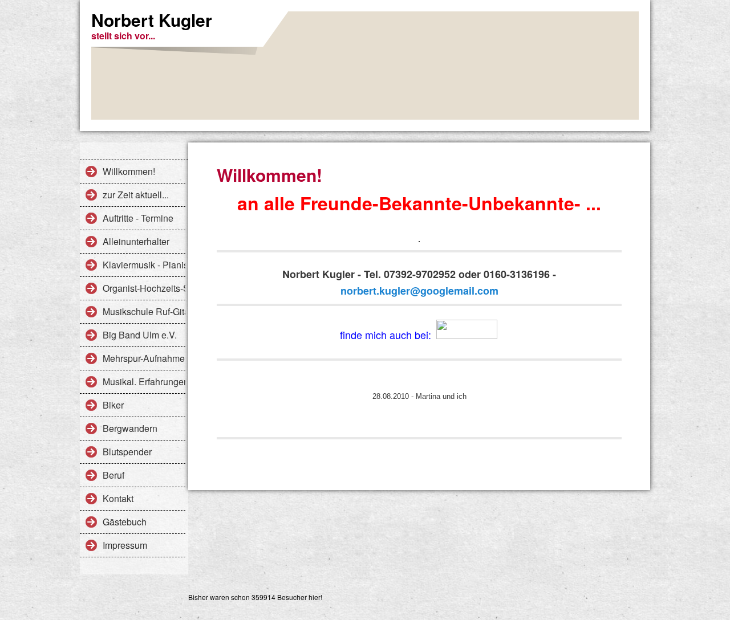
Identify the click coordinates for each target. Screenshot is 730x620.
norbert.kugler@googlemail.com (419, 290)
